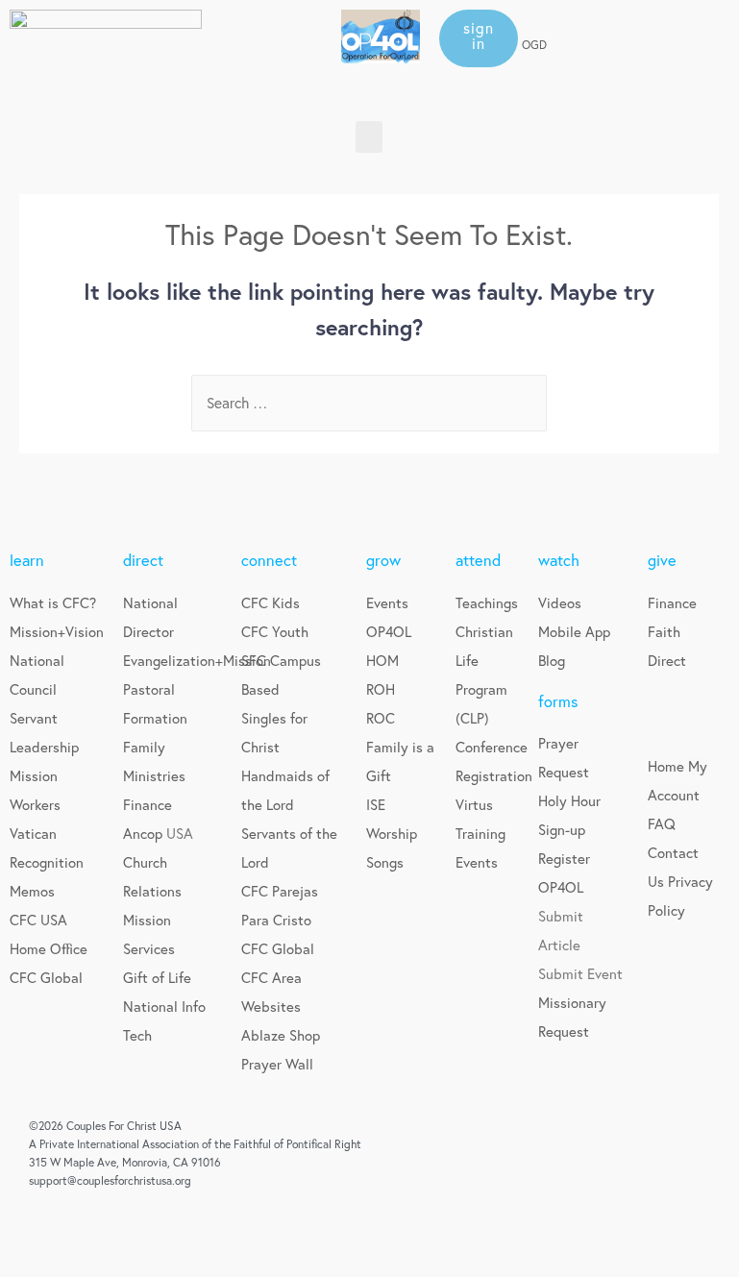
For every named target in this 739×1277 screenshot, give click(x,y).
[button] (478, 38)
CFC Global (46, 977)
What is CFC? (53, 602)
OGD (534, 44)
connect (269, 560)
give (662, 560)
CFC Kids (270, 602)
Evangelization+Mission (197, 660)
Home (666, 765)
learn (27, 560)
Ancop (144, 833)
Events (387, 602)
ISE (375, 804)
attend (478, 560)
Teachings (487, 602)
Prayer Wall (277, 1063)
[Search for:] (369, 402)
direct (143, 560)
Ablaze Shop (280, 1034)
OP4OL (388, 631)
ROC (380, 717)
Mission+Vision (57, 631)
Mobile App (574, 631)
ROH (380, 689)
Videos (559, 602)
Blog (551, 660)
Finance (147, 804)
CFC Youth (274, 631)
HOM (382, 660)
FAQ (662, 823)
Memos (32, 890)
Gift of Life (157, 977)
